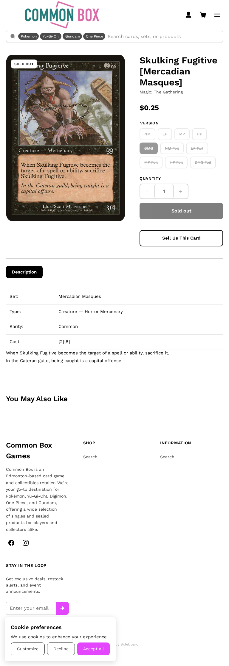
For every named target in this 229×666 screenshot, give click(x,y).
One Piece (94, 36)
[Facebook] (11, 542)
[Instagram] (25, 542)
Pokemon (29, 36)
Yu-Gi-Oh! (51, 36)
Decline (61, 648)
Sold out (181, 211)
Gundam (72, 36)
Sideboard (129, 644)
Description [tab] (24, 272)
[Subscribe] (62, 608)
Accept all (93, 648)
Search (90, 456)
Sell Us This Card (181, 238)
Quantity (150, 178)
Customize (27, 648)
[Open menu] (217, 15)
